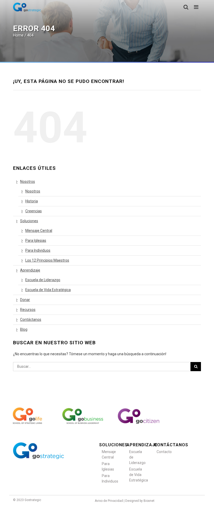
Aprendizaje (30, 270)
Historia (31, 201)
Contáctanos (30, 319)
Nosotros (27, 181)
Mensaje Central (38, 230)
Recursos (27, 310)
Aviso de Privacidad (109, 501)
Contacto (164, 452)
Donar (25, 300)
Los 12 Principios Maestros (47, 260)
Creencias (33, 211)
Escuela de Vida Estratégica (48, 290)
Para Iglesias (35, 240)
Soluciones (29, 221)
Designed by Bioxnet (139, 501)
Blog (23, 329)
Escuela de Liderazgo (42, 280)
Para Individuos (37, 250)
